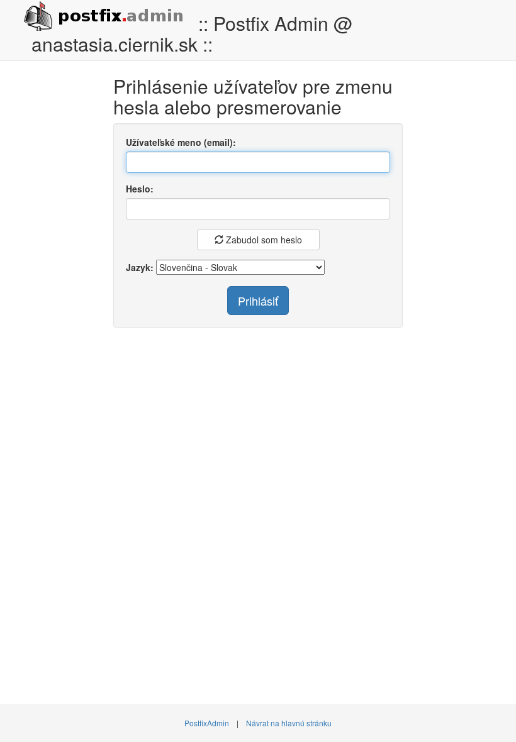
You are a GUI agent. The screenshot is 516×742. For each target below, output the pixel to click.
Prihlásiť (258, 300)
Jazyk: (140, 267)
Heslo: (140, 188)
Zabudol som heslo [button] (262, 239)
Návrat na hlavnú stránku (289, 722)
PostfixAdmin (206, 722)
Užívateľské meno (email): (181, 142)
